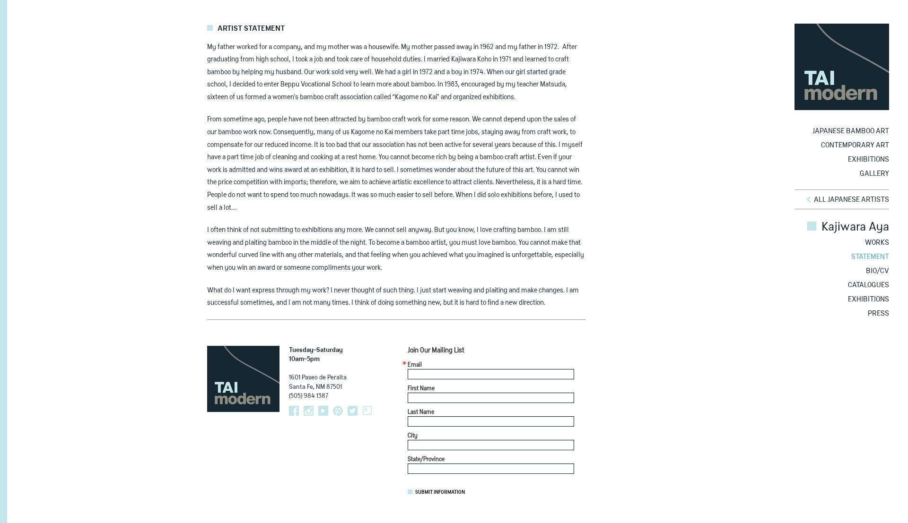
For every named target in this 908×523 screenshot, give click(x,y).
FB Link (294, 411)
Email (415, 365)
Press (878, 313)
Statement (870, 256)
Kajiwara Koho (471, 59)
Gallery (874, 173)
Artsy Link (367, 411)
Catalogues (868, 285)
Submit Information (440, 492)
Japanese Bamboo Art (850, 131)
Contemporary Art (855, 145)
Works (877, 242)
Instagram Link (309, 411)
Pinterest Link (338, 411)
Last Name (421, 412)
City (413, 436)
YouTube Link (323, 411)
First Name (421, 389)
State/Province (426, 460)
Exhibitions (868, 159)
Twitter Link (353, 411)
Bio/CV (877, 270)
